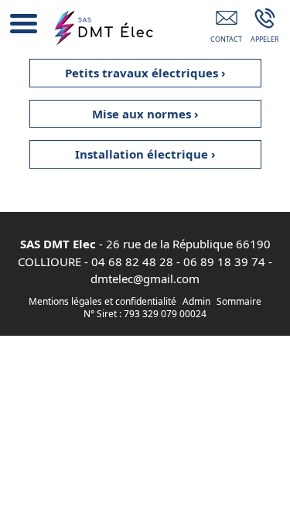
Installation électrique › (145, 154)
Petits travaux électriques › (145, 72)
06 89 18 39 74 (224, 261)
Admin (196, 302)
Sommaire (239, 301)
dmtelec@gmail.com (145, 278)
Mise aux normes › (145, 113)
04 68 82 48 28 (132, 261)
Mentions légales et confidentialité (102, 301)
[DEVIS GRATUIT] (226, 28)
